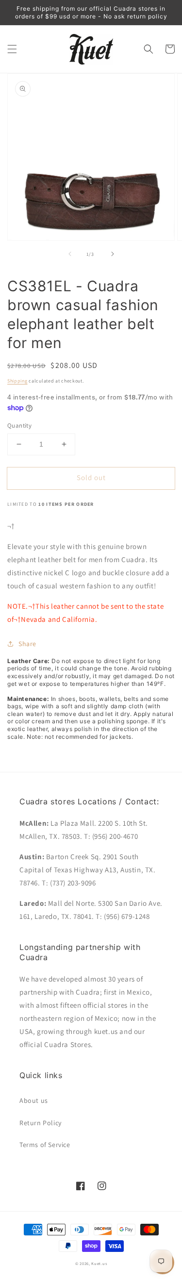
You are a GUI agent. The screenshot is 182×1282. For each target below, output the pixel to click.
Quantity (19, 425)
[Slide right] (112, 254)
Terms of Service (44, 1144)
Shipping (17, 381)
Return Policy (40, 1122)
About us (33, 1100)
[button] (12, 49)
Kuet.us (99, 1263)
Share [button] (27, 643)
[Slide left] (70, 254)
